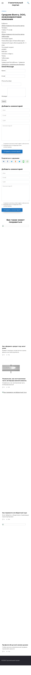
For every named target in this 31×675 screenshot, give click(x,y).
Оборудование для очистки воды (13, 25)
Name (3, 70)
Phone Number (7, 81)
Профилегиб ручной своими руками (15, 645)
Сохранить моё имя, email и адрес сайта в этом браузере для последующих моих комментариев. (16, 145)
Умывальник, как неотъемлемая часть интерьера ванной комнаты (14, 379)
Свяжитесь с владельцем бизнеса (13, 64)
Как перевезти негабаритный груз (14, 513)
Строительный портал (15, 4)
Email (3, 76)
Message (4, 96)
